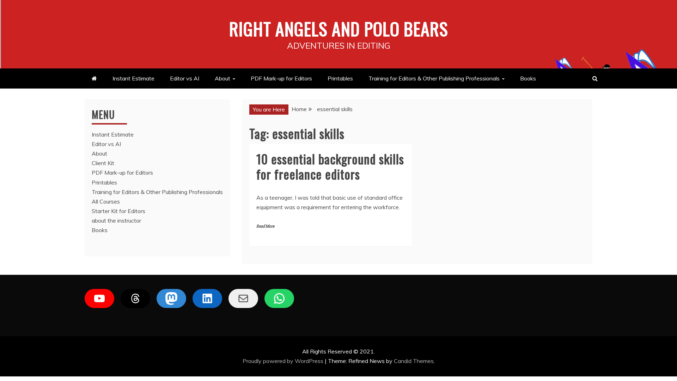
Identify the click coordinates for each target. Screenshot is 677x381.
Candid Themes (414, 360)
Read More (265, 226)
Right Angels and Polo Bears (338, 28)
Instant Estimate (133, 78)
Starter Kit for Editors (118, 210)
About (222, 78)
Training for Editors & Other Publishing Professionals (434, 78)
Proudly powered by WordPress (284, 360)
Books (528, 78)
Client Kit (103, 163)
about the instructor (116, 220)
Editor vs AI (184, 78)
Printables (340, 78)
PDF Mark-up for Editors (281, 78)
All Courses (106, 201)
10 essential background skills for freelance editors (330, 166)
